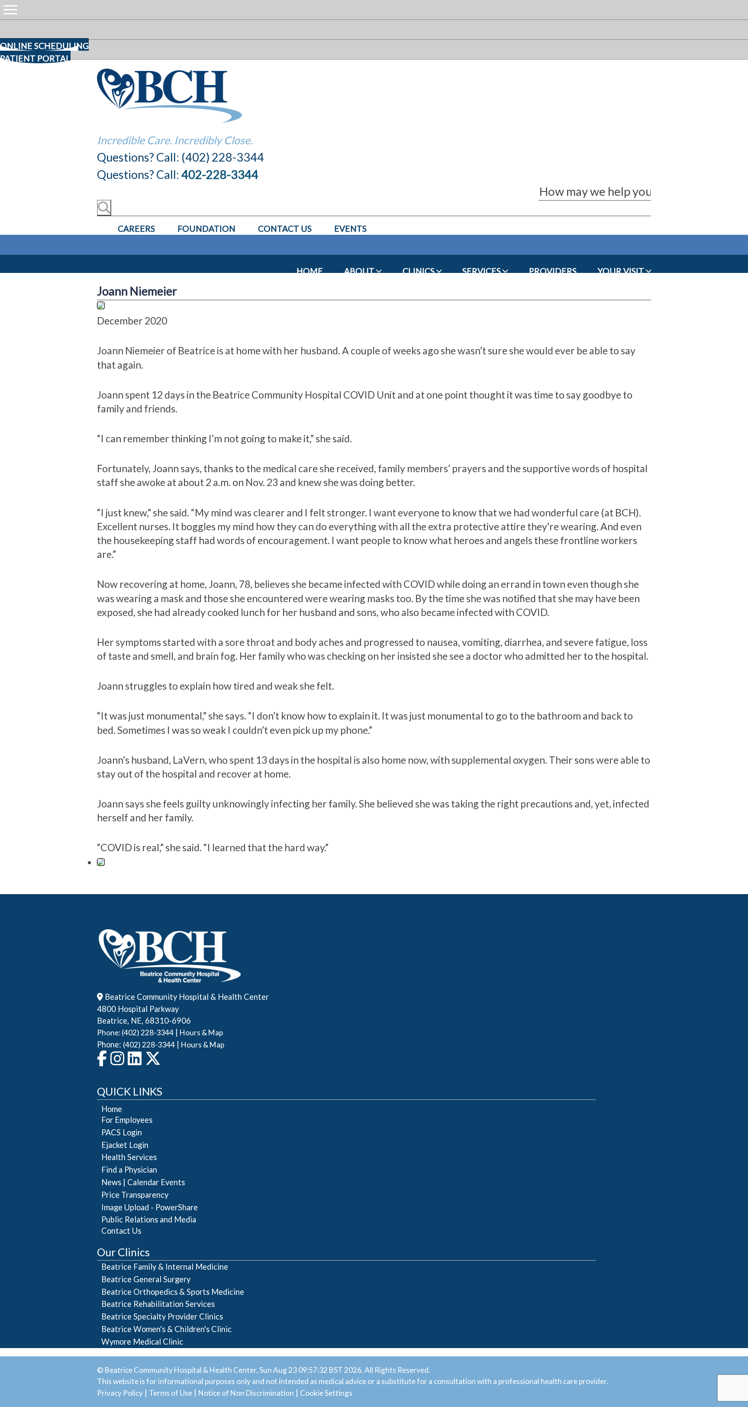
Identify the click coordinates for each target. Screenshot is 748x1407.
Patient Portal (35, 58)
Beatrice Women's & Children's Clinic (166, 1329)
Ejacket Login (124, 1145)
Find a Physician (129, 1169)
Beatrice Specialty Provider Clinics (162, 1316)
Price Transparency (134, 1195)
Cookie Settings (326, 1392)
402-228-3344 (219, 174)
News (111, 1182)
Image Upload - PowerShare (149, 1207)
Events (350, 228)
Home (310, 271)
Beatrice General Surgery (145, 1279)
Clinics (419, 271)
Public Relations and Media (148, 1219)
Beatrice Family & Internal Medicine (164, 1266)
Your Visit (622, 271)
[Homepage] (169, 120)
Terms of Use (170, 1392)
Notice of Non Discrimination (246, 1392)
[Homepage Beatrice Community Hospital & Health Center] (170, 976)
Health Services (129, 1157)
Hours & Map (201, 1032)
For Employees (126, 1120)
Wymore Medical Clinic (142, 1341)
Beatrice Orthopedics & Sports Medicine (172, 1292)
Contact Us (285, 228)
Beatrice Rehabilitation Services (158, 1304)
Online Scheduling (44, 46)
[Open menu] (10, 10)
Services (482, 271)
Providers (553, 271)
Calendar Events (156, 1182)
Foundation (206, 228)
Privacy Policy (120, 1392)
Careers (136, 228)
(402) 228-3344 (149, 1044)
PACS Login (121, 1132)
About (360, 271)
